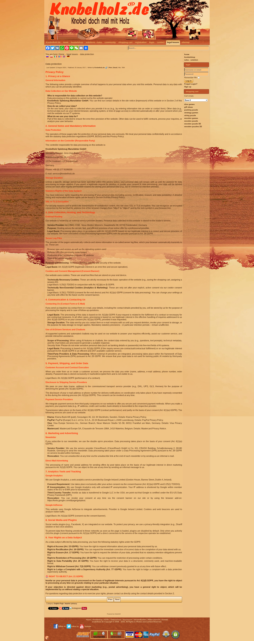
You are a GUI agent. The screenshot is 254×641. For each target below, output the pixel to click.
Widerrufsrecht (154, 620)
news (65, 42)
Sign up (187, 87)
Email (115, 67)
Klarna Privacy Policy (136, 417)
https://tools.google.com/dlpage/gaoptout (66, 500)
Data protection (54, 64)
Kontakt (165, 620)
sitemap (186, 42)
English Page (59, 604)
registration (141, 42)
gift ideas (188, 107)
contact (160, 42)
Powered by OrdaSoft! (114, 614)
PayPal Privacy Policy (152, 420)
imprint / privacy (71, 604)
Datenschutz (116, 620)
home (186, 54)
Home (61, 54)
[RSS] (47, 638)
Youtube (87, 626)
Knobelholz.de (53, 42)
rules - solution (191, 60)
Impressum (127, 620)
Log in (189, 81)
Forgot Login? (190, 84)
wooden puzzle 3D (192, 124)
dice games (189, 104)
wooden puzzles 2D (193, 126)
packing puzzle (191, 110)
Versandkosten (140, 620)
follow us (62, 626)
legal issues (173, 42)
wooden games (191, 118)
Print (110, 67)
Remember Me (190, 77)
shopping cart (125, 42)
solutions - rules (94, 42)
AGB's (106, 620)
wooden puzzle (191, 121)
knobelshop (77, 42)
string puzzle (190, 115)
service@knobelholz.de (64, 173)
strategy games (191, 113)
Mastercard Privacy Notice (153, 428)
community (110, 42)
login (151, 42)
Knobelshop (98, 620)
